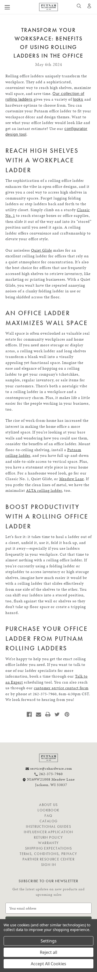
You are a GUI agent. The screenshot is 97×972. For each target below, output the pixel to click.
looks (78, 99)
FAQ (48, 815)
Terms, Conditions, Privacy (48, 853)
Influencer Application (48, 832)
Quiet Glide (41, 250)
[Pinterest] (67, 714)
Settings (49, 941)
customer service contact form (61, 688)
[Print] (47, 714)
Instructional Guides (48, 826)
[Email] (38, 714)
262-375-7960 (50, 773)
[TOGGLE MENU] (16, 7)
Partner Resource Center (48, 859)
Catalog (49, 821)
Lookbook (48, 810)
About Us (48, 804)
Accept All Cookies (48, 964)
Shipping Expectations (48, 848)
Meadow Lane (71, 478)
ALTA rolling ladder (44, 490)
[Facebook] (29, 714)
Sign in (48, 864)
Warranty (48, 842)
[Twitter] (57, 714)
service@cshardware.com (50, 768)
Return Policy (48, 837)
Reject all (48, 952)
